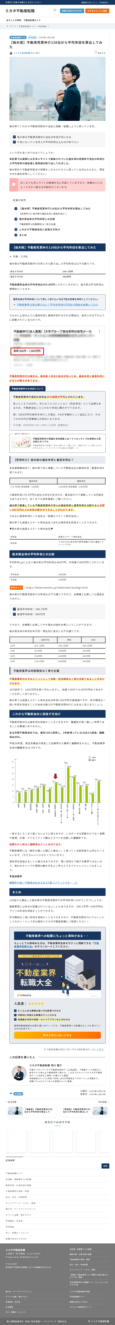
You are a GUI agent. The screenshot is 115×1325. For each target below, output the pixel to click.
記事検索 (10, 1160)
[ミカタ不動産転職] (20, 11)
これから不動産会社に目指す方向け (39, 229)
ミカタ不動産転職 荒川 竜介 (26, 53)
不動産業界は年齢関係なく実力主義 (37, 224)
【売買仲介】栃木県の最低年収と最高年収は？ (43, 213)
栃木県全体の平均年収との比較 (37, 219)
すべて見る (97, 1049)
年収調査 (32, 37)
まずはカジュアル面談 (97, 10)
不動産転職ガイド (18, 37)
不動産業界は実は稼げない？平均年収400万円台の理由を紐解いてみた (58, 304)
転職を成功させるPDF (72, 10)
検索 (105, 1166)
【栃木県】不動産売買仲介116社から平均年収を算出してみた (55, 208)
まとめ (23, 235)
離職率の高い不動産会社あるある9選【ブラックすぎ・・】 (43, 882)
